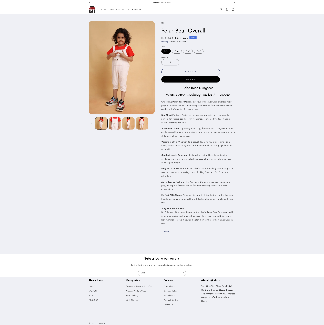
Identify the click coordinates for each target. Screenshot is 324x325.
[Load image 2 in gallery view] (115, 123)
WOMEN (93, 290)
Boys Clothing (132, 295)
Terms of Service (171, 300)
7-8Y (199, 51)
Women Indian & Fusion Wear (139, 286)
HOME (92, 286)
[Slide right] (152, 123)
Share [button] (166, 231)
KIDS (91, 295)
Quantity (164, 57)
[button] (114, 9)
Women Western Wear (136, 290)
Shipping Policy (170, 290)
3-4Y (177, 51)
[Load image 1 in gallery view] (101, 123)
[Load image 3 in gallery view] (128, 123)
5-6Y (188, 51)
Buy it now (191, 79)
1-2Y (166, 51)
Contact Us (168, 304)
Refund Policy (169, 295)
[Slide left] (92, 123)
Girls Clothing (132, 300)
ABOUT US (93, 300)
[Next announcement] (234, 2)
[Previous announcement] (90, 2)
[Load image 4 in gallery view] (142, 123)
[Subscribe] (183, 273)
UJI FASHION (100, 323)
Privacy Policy (169, 286)
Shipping (164, 42)
